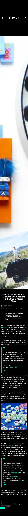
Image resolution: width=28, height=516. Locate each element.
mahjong (19, 504)
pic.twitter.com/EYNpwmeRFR (10, 476)
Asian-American (7, 502)
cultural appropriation (8, 504)
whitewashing (6, 506)
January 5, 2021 (13, 367)
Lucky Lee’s (11, 445)
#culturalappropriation (14, 472)
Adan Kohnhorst (8, 305)
